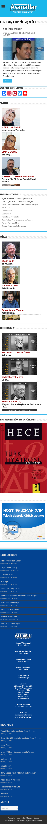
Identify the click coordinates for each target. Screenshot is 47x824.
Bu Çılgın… (5, 582)
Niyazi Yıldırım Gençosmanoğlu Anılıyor (18, 752)
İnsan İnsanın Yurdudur (10, 780)
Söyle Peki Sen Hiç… (10, 568)
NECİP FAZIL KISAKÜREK (16, 352)
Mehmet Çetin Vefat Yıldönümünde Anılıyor (19, 595)
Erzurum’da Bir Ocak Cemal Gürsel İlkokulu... (19, 180)
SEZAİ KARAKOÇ (11, 401)
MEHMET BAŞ (28, 33)
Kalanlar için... (8, 313)
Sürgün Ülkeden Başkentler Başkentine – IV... (21, 405)
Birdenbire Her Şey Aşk (10, 609)
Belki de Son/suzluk (9, 616)
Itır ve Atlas (5, 745)
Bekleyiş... (7, 155)
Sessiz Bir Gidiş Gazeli (10, 588)
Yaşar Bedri (8, 261)
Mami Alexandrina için (10, 602)
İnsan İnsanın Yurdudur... (14, 130)
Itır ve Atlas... (8, 264)
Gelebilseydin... (9, 288)
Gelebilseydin (6, 759)
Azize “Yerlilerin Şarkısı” (11, 561)
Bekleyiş (4, 794)
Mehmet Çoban (10, 285)
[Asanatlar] (23, 8)
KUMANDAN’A (7, 575)
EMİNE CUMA (9, 152)
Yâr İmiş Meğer (12, 28)
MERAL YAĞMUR (11, 127)
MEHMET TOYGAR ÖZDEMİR (18, 176)
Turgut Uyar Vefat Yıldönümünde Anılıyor (18, 731)
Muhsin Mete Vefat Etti (10, 787)
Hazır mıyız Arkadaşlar (10, 623)
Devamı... (7, 81)
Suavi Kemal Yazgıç (13, 310)
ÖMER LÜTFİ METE (12, 377)
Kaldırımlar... (8, 355)
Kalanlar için (6, 766)
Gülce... (5, 380)
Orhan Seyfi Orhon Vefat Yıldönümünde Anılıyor (21, 738)
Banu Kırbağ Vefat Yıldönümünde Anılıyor (18, 773)
